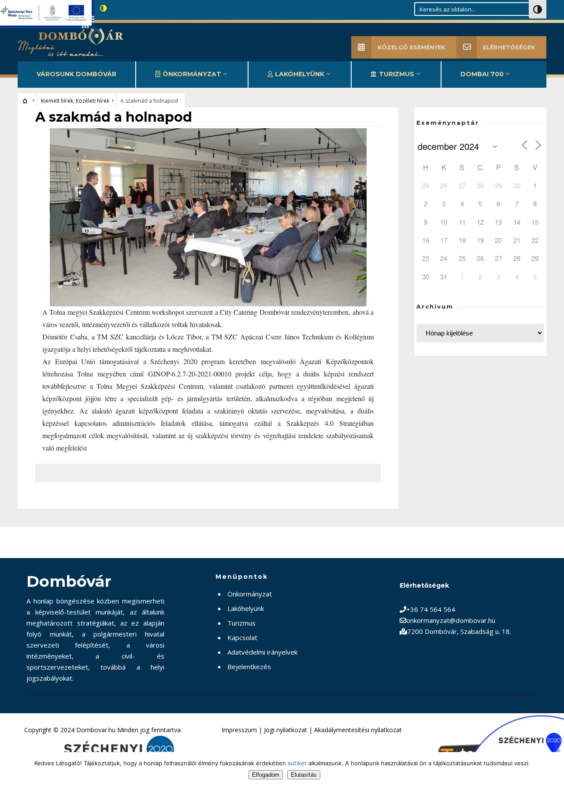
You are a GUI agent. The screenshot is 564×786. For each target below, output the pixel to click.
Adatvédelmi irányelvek (262, 652)
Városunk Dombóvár (76, 74)
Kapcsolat (242, 637)
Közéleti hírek (92, 100)
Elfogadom (265, 774)
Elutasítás (304, 774)
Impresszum (239, 730)
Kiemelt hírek (57, 100)
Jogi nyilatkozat (285, 730)
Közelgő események (411, 47)
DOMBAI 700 (482, 74)
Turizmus (396, 74)
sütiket (297, 763)
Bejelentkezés (249, 666)
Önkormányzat (192, 74)
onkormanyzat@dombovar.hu (450, 620)
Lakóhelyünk (299, 74)
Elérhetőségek (509, 47)
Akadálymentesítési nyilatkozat (358, 730)
